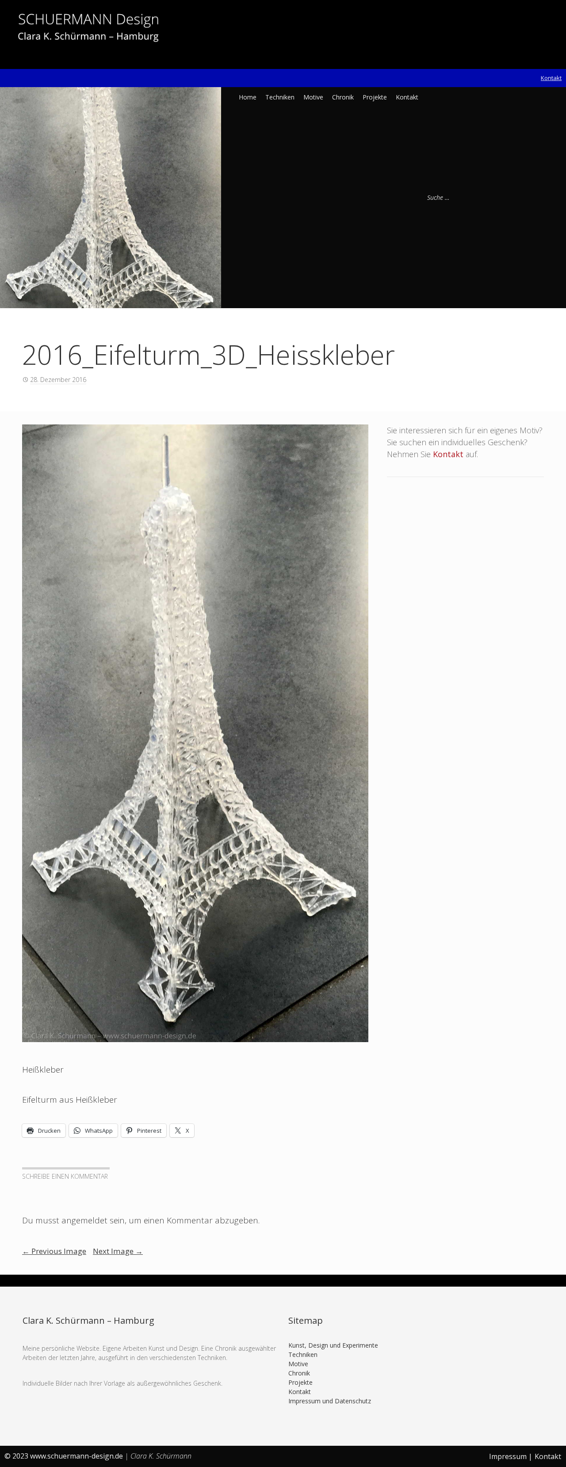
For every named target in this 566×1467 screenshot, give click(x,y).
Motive (313, 97)
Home (247, 97)
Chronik (343, 97)
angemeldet (84, 1220)
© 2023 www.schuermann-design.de (64, 1456)
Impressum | (510, 1456)
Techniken (279, 97)
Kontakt (551, 78)
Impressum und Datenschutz (329, 1401)
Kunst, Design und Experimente (333, 1345)
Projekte (375, 97)
